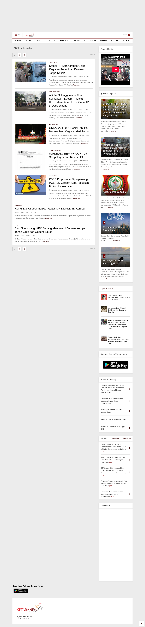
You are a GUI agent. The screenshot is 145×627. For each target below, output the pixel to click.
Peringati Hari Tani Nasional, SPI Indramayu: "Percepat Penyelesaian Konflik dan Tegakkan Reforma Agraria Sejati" (118, 325)
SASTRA (93, 41)
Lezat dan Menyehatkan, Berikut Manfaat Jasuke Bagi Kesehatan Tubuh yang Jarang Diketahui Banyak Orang (115, 110)
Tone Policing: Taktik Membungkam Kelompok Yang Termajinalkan (119, 297)
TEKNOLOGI (63, 41)
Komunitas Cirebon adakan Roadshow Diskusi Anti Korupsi (50, 208)
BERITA (28, 41)
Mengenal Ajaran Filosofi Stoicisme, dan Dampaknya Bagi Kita (117, 310)
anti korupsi (18, 205)
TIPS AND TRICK (79, 41)
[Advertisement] (68, 14)
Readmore (76, 85)
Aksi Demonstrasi (54, 92)
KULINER (126, 41)
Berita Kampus (53, 124)
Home (18, 41)
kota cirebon (53, 176)
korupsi (17, 225)
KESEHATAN (50, 41)
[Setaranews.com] (29, 35)
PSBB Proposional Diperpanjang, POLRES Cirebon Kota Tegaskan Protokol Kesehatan (69, 183)
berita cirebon (53, 62)
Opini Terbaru (107, 288)
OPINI (39, 41)
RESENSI (103, 41)
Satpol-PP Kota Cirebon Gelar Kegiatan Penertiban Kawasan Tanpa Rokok (67, 69)
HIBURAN (114, 41)
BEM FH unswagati (55, 150)
